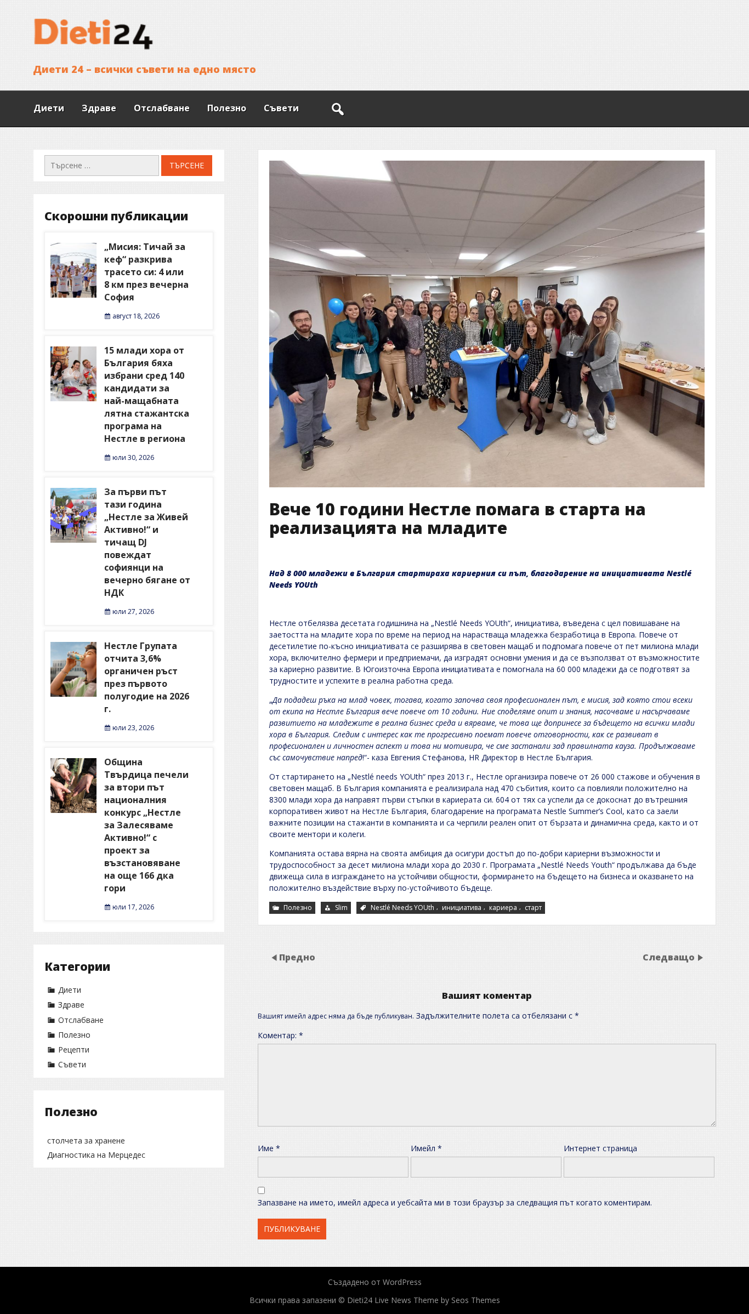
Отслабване (162, 108)
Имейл (426, 1148)
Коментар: (280, 1035)
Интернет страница (600, 1148)
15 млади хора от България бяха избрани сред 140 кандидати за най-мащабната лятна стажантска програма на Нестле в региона (146, 394)
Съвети (281, 108)
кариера (503, 907)
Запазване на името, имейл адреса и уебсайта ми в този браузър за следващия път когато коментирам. (455, 1202)
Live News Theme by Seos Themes (437, 1300)
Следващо (669, 957)
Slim (341, 907)
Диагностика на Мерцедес (96, 1155)
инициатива (461, 907)
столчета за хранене (86, 1140)
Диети (48, 108)
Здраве (99, 108)
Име (269, 1148)
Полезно (226, 108)
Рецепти (73, 1049)
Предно (297, 957)
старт (533, 907)
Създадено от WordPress (375, 1282)
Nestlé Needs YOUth (402, 907)
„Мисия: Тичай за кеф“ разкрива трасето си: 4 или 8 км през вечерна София (146, 272)
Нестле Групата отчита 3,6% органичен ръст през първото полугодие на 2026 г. (146, 677)
